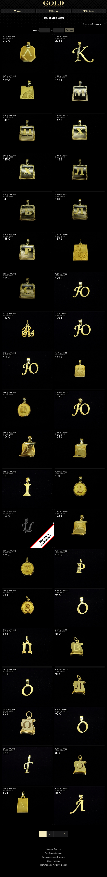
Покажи (70, 30)
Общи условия (53, 861)
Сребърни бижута (53, 853)
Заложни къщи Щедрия (53, 857)
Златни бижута (53, 849)
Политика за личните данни (53, 865)
